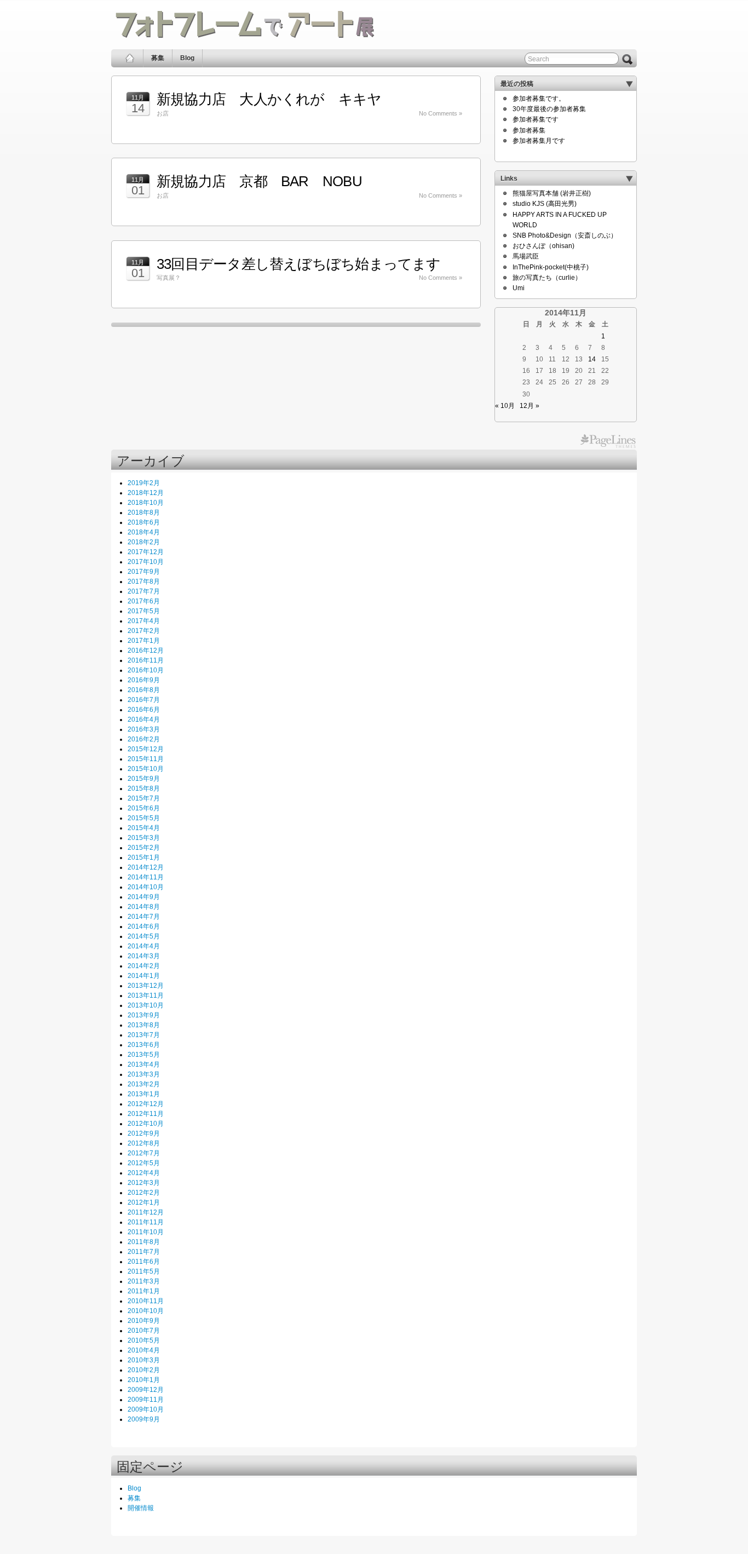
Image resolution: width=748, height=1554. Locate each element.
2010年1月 (144, 1380)
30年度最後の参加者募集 (549, 109)
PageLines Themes (608, 441)
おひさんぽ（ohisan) (543, 246)
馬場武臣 (526, 256)
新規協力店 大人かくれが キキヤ (269, 99)
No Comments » (440, 113)
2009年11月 (146, 1399)
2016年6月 (144, 709)
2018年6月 (144, 522)
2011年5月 (144, 1271)
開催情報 (141, 1508)
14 (592, 359)
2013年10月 (146, 1005)
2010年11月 (146, 1301)
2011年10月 (146, 1232)
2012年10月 (146, 1123)
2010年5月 (144, 1340)
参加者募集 (529, 130)
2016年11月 (146, 660)
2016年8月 (144, 690)
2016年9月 (144, 680)
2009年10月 (146, 1409)
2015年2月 (144, 847)
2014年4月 (144, 946)
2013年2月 (144, 1084)
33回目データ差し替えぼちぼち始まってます (299, 264)
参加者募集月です (539, 141)
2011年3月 (144, 1281)
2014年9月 (144, 897)
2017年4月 (144, 621)
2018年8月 (144, 512)
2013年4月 (144, 1064)
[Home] (130, 58)
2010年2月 (144, 1370)
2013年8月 (144, 1025)
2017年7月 (144, 591)
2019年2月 (144, 483)
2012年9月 (144, 1133)
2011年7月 (144, 1252)
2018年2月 (144, 542)
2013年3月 (144, 1074)
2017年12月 (146, 552)
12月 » (529, 406)
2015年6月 (144, 808)
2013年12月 (146, 985)
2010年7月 (144, 1330)
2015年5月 (144, 818)
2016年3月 (144, 729)
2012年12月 (146, 1104)
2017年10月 (146, 562)
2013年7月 (144, 1035)
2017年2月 (144, 631)
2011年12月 (146, 1212)
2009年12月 (146, 1390)
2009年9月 (144, 1419)
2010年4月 (144, 1350)
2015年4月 (144, 828)
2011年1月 (144, 1291)
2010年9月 (144, 1321)
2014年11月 (146, 877)
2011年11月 (146, 1222)
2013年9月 (144, 1015)
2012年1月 (144, 1202)
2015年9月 (144, 778)
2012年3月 (144, 1183)
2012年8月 (144, 1143)
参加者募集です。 (539, 98)
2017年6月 (144, 601)
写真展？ (169, 277)
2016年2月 (144, 739)
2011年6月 (144, 1261)
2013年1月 (144, 1094)
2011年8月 (144, 1242)
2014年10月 (146, 887)
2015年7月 (144, 798)
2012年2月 (144, 1192)
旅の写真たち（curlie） (547, 277)
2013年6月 (144, 1045)
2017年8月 (144, 581)
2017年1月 (144, 640)
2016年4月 (144, 719)
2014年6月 (144, 926)
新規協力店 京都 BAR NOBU (259, 181)
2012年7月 (144, 1153)
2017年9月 (144, 571)
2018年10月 (146, 503)
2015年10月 (146, 769)
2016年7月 (144, 700)
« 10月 (505, 406)
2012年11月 (146, 1114)
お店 (163, 113)
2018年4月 (144, 532)
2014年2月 (144, 966)
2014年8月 (144, 907)
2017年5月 (144, 611)
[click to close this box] (629, 83)
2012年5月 (144, 1163)
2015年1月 (144, 857)
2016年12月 (146, 650)
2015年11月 (146, 759)
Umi (519, 288)
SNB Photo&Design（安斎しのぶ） (565, 235)
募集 (157, 58)
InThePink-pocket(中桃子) (551, 267)
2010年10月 (146, 1311)
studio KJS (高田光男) (545, 204)
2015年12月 (146, 749)
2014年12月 (146, 867)
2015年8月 (144, 788)
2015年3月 (144, 838)
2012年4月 (144, 1173)
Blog (187, 58)
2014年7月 (144, 916)
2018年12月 (146, 493)
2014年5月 (144, 936)
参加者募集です (536, 119)
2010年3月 (144, 1360)
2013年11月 (146, 995)
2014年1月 (144, 976)
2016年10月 (146, 670)
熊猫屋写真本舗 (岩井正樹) (552, 193)
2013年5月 (144, 1054)
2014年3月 (144, 956)
